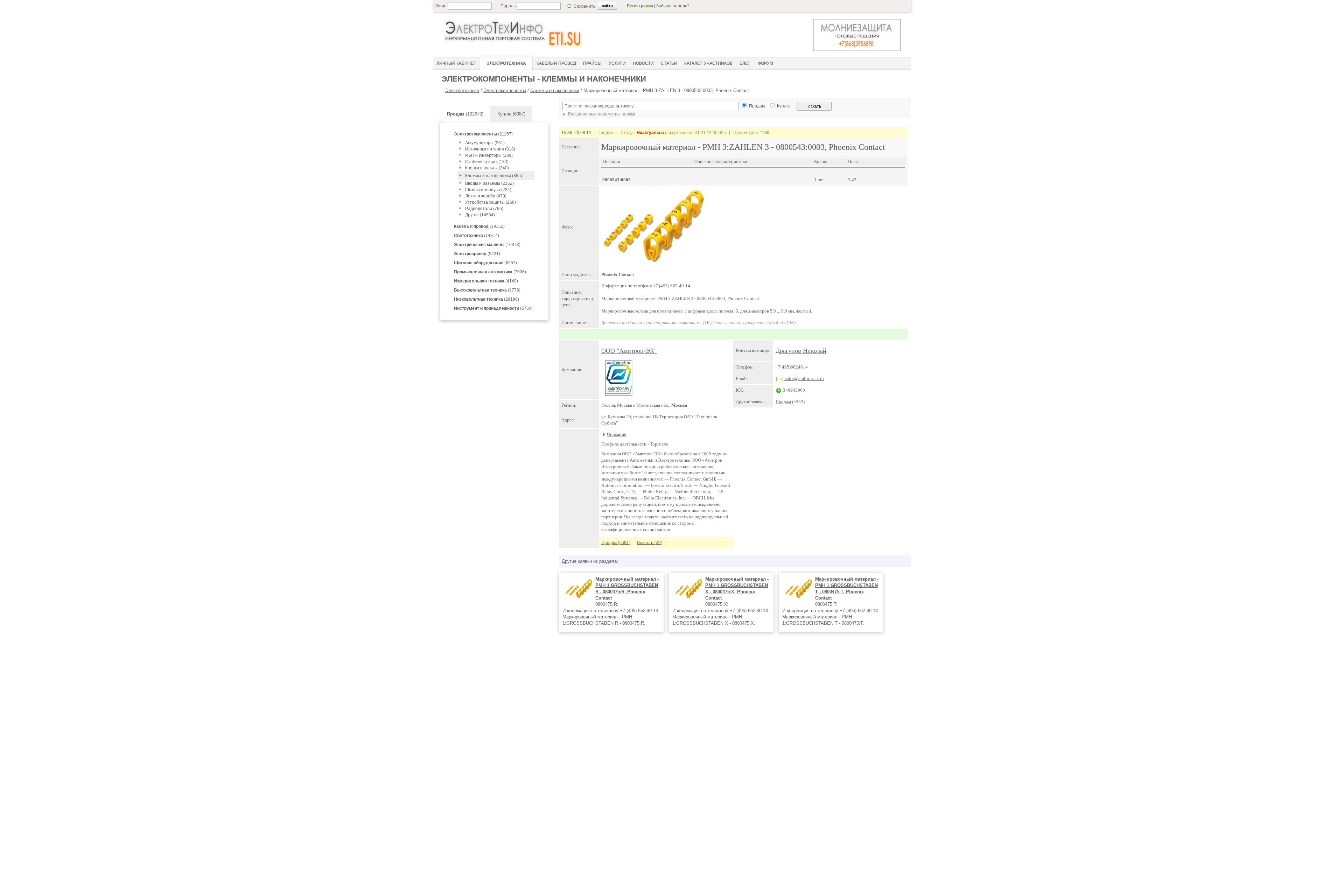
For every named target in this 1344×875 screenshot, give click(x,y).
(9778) (487, 290)
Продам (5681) (615, 542)
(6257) (485, 262)
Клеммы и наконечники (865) (493, 175)
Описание (616, 434)
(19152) (479, 226)
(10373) (487, 244)
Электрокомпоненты (504, 90)
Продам (783, 401)
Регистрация (640, 6)
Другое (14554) (480, 214)
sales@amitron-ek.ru (804, 378)
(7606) (490, 272)
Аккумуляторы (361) (485, 142)
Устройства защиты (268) (490, 202)
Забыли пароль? (673, 6)
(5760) (493, 308)
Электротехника (462, 90)
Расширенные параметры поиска (601, 114)
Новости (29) (649, 542)
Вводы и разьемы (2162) (489, 183)
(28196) (486, 299)
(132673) (465, 114)
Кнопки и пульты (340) (487, 168)
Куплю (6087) (511, 114)
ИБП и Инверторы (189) (489, 155)
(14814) (476, 235)
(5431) (477, 253)
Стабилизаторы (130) (487, 161)
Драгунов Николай (801, 350)
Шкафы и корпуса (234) (488, 189)
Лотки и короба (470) (485, 196)
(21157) (483, 134)
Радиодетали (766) (484, 208)
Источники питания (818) (490, 149)
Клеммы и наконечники (554, 90)
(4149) (486, 281)
